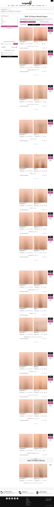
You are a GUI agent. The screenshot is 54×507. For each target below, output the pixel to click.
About (27, 498)
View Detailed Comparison (24, 71)
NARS (37, 168)
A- (41, 67)
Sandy (35, 203)
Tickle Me (35, 413)
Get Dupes (15, 43)
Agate (35, 41)
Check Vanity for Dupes (44, 21)
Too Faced (37, 390)
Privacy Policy (28, 502)
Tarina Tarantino (39, 41)
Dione (35, 168)
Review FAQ (28, 501)
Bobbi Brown (38, 203)
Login (52, 0)
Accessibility (28, 505)
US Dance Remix (22, 41)
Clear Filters (9, 28)
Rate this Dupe (44, 71)
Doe (34, 99)
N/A (36, 43)
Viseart (37, 134)
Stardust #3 (36, 226)
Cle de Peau (40, 226)
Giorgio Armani (42, 250)
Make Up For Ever (45, 448)
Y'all (35, 390)
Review (28, 21)
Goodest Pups (48, 500)
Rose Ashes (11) (36, 250)
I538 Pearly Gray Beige (38, 448)
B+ (40, 205)
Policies (27, 500)
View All (9, 9)
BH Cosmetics (41, 478)
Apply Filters (9, 26)
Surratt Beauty (39, 308)
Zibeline (35, 308)
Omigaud (35, 366)
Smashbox (37, 99)
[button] (8, 5)
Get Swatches (9, 56)
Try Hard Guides (48, 499)
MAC (26, 41)
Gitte (35, 134)
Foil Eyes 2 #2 (36, 478)
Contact (27, 499)
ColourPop (3, 11)
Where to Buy (22, 43)
